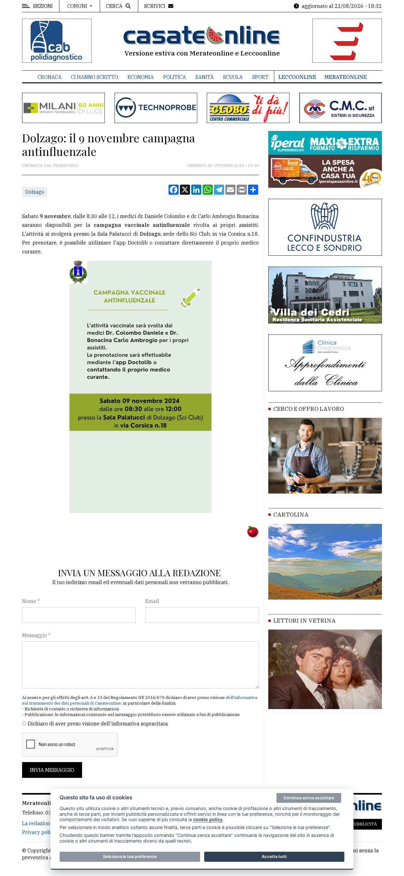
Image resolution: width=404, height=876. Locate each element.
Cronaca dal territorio (50, 165)
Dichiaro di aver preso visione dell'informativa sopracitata (98, 723)
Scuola (233, 77)
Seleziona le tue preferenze (130, 856)
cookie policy (208, 819)
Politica (174, 77)
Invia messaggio (52, 770)
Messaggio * (36, 635)
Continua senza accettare (308, 797)
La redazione (37, 823)
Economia (141, 77)
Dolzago (34, 192)
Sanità (204, 77)
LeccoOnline (297, 77)
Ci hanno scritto (94, 77)
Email (152, 601)
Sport (260, 77)
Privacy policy (39, 832)
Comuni (77, 6)
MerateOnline (345, 77)
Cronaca (50, 77)
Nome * (31, 601)
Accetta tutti (274, 856)
